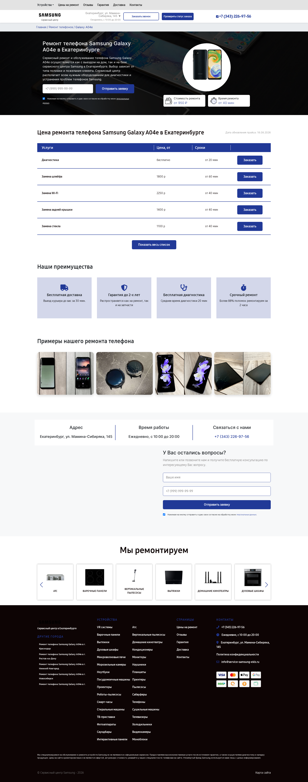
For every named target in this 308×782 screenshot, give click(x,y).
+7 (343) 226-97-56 (231, 436)
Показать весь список (154, 245)
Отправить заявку (115, 89)
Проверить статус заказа (178, 16)
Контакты (136, 5)
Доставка (119, 5)
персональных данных (246, 514)
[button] (41, 585)
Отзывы (88, 5)
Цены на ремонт (68, 5)
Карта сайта (263, 772)
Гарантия (103, 5)
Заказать (249, 160)
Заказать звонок (141, 16)
